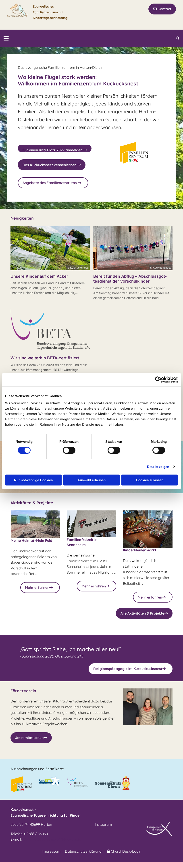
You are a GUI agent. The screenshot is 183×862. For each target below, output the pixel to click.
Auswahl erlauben (91, 480)
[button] (162, 9)
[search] (177, 38)
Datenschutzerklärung (83, 851)
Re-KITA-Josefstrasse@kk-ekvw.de (52, 839)
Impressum (51, 851)
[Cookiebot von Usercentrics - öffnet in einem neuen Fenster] (158, 379)
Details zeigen (158, 467)
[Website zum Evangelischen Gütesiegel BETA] (77, 782)
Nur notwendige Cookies (33, 480)
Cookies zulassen (149, 480)
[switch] (69, 450)
